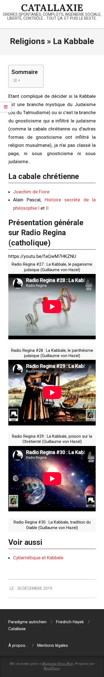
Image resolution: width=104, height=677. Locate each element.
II (47, 208)
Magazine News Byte (57, 663)
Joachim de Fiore (31, 191)
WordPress (52, 668)
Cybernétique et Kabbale (38, 557)
